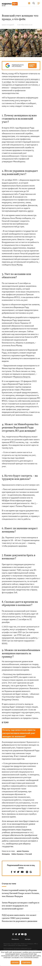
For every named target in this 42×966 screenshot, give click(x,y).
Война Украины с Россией (22, 854)
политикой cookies (31, 957)
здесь (30, 211)
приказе (33, 398)
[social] (11, 872)
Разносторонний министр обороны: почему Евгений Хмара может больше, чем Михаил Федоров (21, 893)
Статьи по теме (9, 883)
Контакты (15, 939)
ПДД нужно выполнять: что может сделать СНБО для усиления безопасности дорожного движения (19, 918)
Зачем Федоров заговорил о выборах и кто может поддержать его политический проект (20, 905)
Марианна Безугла (21, 377)
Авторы (27, 939)
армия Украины (23, 851)
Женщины (6, 854)
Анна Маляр (17, 264)
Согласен (15, 962)
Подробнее (26, 962)
